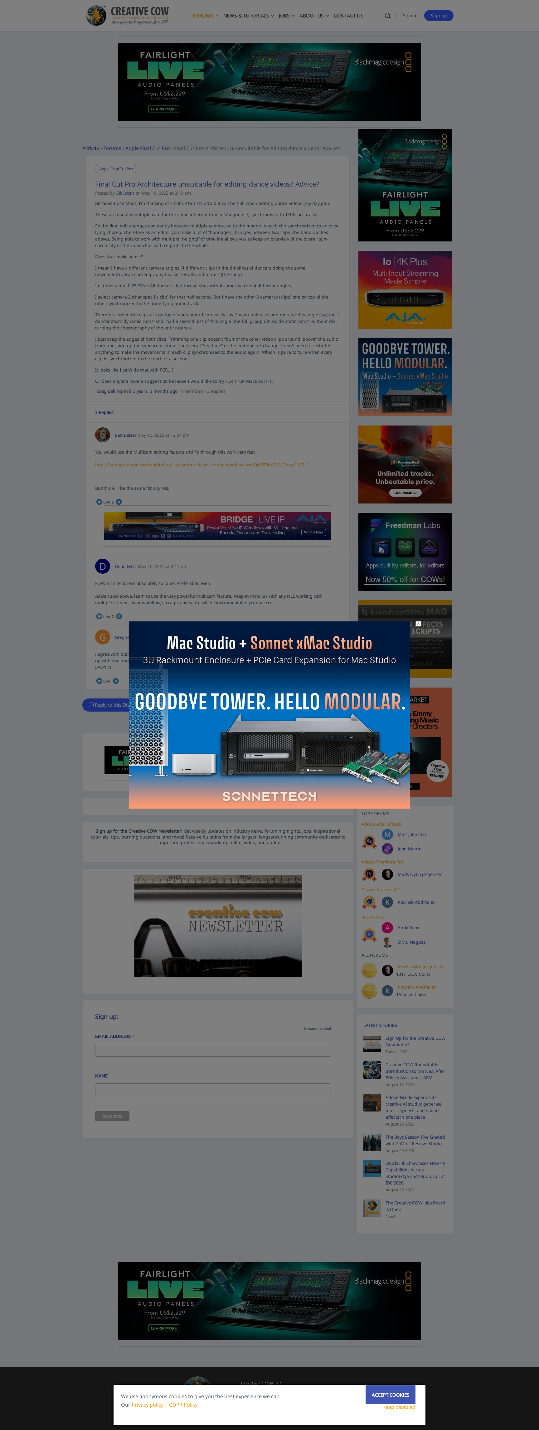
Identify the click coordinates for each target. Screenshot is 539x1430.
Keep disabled (398, 1406)
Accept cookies (390, 1395)
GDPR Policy (183, 1404)
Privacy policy (147, 1404)
